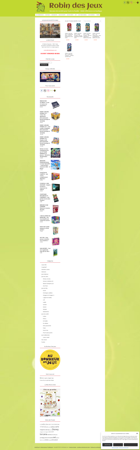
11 (50, 424)
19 (43, 427)
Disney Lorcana (46, 279)
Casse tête (44, 264)
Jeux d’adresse (91, 14)
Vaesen (44, 307)
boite (49, 427)
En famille (45, 321)
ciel (46, 430)
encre (50, 432)
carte (57, 427)
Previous (37, 23)
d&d (49, 429)
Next (63, 23)
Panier (97, 14)
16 (58, 424)
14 (55, 424)
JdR (75, 14)
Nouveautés (54, 14)
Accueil (66, 21)
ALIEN (44, 290)
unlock (46, 440)
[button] (137, 433)
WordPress (37, 447)
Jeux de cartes (70, 14)
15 (57, 424)
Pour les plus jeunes (47, 332)
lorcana (43, 434)
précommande (48, 437)
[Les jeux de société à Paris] (69, 6)
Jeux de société (62, 14)
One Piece (45, 286)
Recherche (44, 64)
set (54, 437)
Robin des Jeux (44, 447)
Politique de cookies (115, 447)
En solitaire (45, 323)
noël (54, 434)
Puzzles (43, 342)
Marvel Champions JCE (48, 283)
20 (45, 427)
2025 (47, 427)
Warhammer (46, 311)
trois (43, 440)
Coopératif (44, 267)
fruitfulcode (50, 447)
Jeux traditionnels (82, 14)
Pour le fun (45, 330)
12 (52, 424)
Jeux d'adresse (44, 274)
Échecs (44, 318)
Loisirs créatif (46, 337)
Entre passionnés (47, 325)
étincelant (55, 440)
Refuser (118, 444)
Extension (43, 272)
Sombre (45, 304)
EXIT (53, 432)
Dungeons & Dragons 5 (48, 295)
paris (56, 434)
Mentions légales (72, 447)
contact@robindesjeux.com (50, 50)
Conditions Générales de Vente (83, 447)
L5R (44, 300)
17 (40, 427)
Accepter (107, 444)
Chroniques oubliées (47, 293)
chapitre (42, 430)
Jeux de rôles (44, 288)
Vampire (45, 309)
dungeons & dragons (44, 431)
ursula (50, 440)
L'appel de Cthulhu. (47, 297)
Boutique (48, 14)
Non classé (44, 339)
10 (49, 424)
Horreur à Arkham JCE (48, 281)
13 (53, 424)
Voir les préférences (131, 444)
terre (41, 440)
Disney (55, 429)
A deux (44, 316)
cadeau (53, 427)
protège (42, 437)
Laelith (44, 302)
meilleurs (50, 434)
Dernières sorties (45, 269)
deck (51, 429)
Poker (44, 328)
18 (42, 427)
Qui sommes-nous (40, 14)
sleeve (57, 437)
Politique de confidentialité (123, 447)
